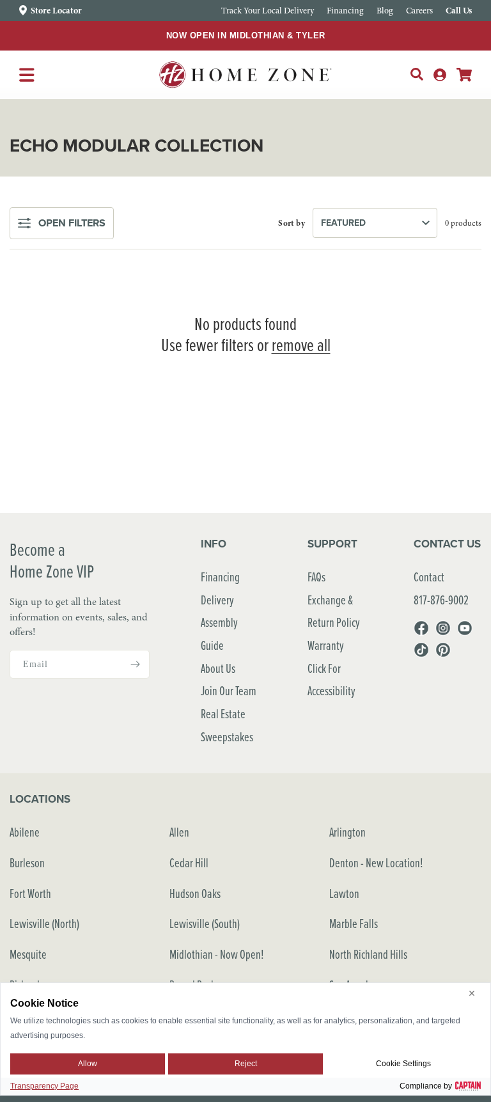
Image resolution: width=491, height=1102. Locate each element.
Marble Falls (353, 923)
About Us (218, 668)
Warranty (326, 645)
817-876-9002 (441, 599)
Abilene (25, 831)
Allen (179, 831)
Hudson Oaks (195, 893)
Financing (220, 576)
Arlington (347, 831)
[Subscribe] (135, 664)
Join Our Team (228, 690)
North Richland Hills (368, 954)
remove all (301, 345)
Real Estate (223, 713)
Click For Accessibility (331, 679)
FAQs (316, 576)
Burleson (27, 862)
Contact (429, 576)
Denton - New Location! (376, 862)
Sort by (291, 223)
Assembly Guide (219, 633)
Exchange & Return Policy (334, 611)
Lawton (344, 893)
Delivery (217, 599)
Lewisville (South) (204, 923)
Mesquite (28, 954)
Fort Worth (30, 893)
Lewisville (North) (44, 923)
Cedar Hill (188, 862)
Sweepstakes (227, 736)
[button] (416, 74)
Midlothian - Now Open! (216, 954)
